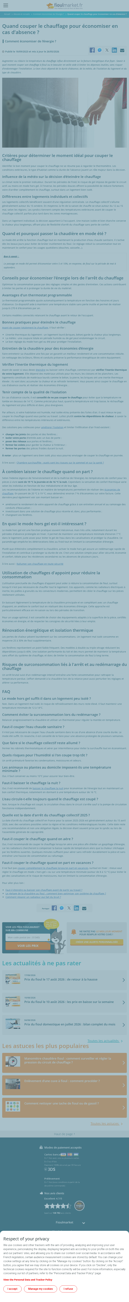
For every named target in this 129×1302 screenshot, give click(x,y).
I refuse (68, 1288)
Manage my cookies (40, 1288)
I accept (12, 1288)
